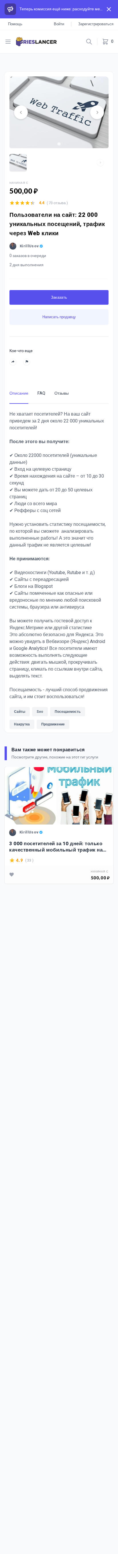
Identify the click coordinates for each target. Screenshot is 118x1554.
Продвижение (53, 724)
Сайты (19, 711)
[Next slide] (97, 112)
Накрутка (22, 724)
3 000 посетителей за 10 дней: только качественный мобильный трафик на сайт (56, 847)
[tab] (58, 143)
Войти (59, 24)
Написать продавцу (59, 317)
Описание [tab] (18, 393)
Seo (40, 711)
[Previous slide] (21, 112)
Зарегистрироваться (95, 24)
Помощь (15, 24)
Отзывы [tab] (61, 393)
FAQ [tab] (41, 393)
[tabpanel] (59, 571)
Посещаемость (67, 711)
